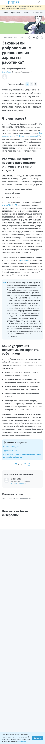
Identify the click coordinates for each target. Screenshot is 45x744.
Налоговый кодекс (11, 447)
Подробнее (21, 741)
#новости (23, 8)
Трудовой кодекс (10, 450)
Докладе (24, 260)
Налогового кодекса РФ (29, 136)
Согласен (37, 738)
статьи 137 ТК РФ (9, 205)
